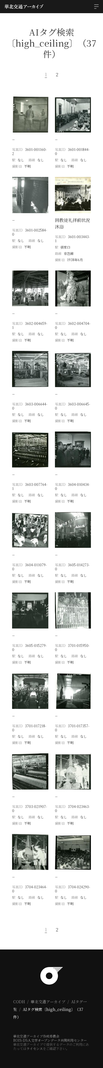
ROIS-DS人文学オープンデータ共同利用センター (50, 1040)
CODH (19, 1001)
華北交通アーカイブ (48, 1001)
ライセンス (34, 1048)
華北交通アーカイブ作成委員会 (36, 1036)
